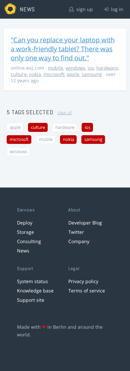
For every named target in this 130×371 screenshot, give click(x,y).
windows (75, 68)
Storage (25, 232)
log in (116, 9)
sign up (84, 9)
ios (91, 68)
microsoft (53, 74)
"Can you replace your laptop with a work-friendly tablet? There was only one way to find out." (63, 48)
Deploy (24, 222)
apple (73, 74)
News (23, 250)
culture (19, 74)
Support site (30, 300)
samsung (92, 74)
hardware (107, 68)
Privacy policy (83, 281)
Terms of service (86, 290)
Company (78, 241)
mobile (55, 68)
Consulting (29, 241)
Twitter (76, 232)
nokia (35, 74)
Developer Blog (85, 222)
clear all (64, 113)
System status (32, 281)
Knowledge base (35, 290)
